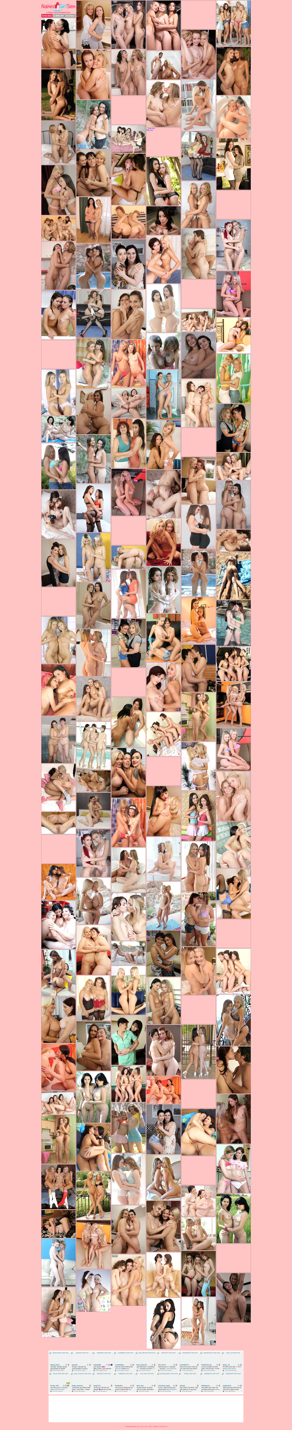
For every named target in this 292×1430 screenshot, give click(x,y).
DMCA (156, 1426)
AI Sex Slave (47, 16)
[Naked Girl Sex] (58, 6)
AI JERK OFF (58, 16)
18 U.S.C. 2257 (146, 1426)
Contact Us (163, 1426)
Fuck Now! (70, 16)
